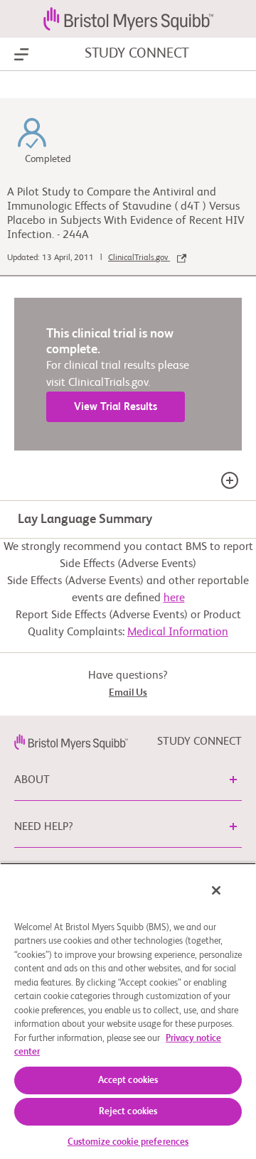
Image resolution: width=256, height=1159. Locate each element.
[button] (233, 779)
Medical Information (177, 632)
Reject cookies (128, 1111)
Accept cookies (128, 1080)
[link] (71, 742)
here (174, 598)
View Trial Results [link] (115, 406)
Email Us (128, 693)
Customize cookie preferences (128, 1142)
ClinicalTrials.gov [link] (139, 258)
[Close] (216, 890)
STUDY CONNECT (137, 54)
